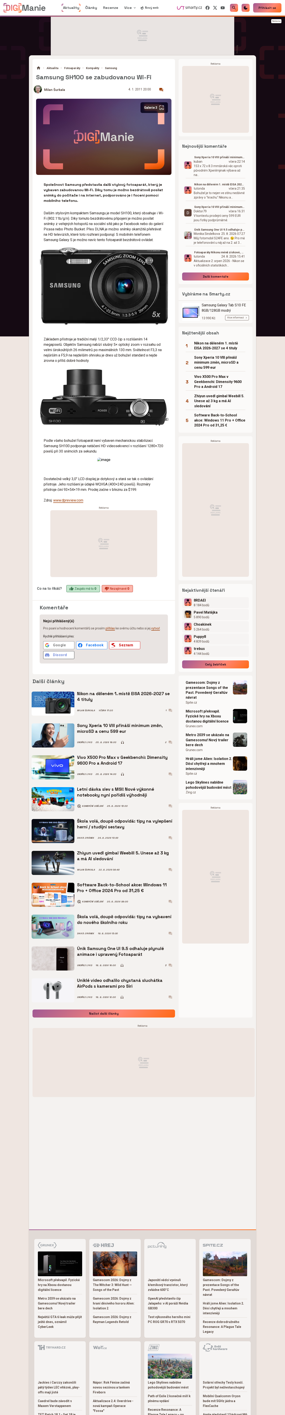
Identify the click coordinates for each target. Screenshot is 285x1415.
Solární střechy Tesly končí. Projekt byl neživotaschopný (223, 1385)
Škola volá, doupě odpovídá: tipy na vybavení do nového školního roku (124, 919)
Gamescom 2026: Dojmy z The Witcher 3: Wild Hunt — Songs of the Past (112, 1285)
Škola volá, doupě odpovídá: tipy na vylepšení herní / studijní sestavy (124, 824)
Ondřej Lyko (84, 742)
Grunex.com (194, 726)
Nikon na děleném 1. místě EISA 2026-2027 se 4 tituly (123, 696)
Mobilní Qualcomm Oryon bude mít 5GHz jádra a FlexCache (221, 1401)
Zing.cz (191, 792)
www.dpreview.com (68, 500)
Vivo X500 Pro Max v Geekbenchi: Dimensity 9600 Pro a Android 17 (122, 760)
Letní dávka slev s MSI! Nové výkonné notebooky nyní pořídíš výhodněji (115, 792)
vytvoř (155, 628)
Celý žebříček (215, 664)
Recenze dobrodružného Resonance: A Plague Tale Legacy (222, 1326)
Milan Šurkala (54, 90)
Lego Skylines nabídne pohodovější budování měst (208, 784)
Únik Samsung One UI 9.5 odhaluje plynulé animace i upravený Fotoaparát (120, 951)
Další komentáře (215, 276)
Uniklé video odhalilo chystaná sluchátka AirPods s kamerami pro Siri (120, 983)
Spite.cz (191, 702)
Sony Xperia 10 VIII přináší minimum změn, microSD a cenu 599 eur (120, 728)
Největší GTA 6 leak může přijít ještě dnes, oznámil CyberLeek (60, 1322)
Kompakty (92, 68)
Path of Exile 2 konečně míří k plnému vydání (169, 1398)
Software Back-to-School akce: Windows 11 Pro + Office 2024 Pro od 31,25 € (122, 887)
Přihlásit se (267, 8)
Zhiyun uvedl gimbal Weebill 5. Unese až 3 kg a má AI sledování (123, 856)
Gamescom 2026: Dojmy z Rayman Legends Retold (112, 1319)
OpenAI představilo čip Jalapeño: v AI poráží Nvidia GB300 (168, 1303)
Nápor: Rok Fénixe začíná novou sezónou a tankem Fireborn (111, 1387)
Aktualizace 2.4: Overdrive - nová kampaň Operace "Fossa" (113, 1406)
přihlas (110, 628)
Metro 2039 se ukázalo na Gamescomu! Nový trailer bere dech (207, 740)
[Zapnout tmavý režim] (246, 8)
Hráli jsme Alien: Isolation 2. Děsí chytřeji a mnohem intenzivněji (209, 764)
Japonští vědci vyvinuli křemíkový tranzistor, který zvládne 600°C (168, 1285)
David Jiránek (85, 838)
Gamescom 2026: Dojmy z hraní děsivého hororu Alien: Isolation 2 (113, 1303)
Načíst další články (104, 1014)
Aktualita (52, 68)
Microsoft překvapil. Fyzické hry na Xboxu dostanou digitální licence (207, 716)
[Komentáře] (161, 90)
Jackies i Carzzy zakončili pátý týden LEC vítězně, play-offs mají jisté (59, 1387)
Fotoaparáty (72, 68)
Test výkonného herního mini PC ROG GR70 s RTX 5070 (169, 1319)
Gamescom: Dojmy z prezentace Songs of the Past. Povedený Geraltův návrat (207, 690)
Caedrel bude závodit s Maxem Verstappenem (55, 1403)
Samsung (111, 68)
